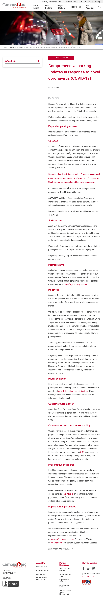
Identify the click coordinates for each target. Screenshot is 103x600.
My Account (89, 6)
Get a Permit (36, 6)
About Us (13, 47)
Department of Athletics (64, 580)
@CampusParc (56, 543)
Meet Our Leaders (42, 570)
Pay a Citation (61, 6)
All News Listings (61, 58)
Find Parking (48, 6)
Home (5, 47)
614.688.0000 (71, 2)
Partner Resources (64, 564)
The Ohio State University (64, 570)
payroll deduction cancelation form (73, 391)
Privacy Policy (86, 577)
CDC (82, 452)
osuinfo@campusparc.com (51, 2)
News (21, 47)
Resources (76, 7)
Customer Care (41, 567)
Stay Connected (89, 563)
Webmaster (96, 577)
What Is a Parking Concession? (42, 578)
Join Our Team (41, 574)
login (97, 2)
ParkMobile (68, 494)
